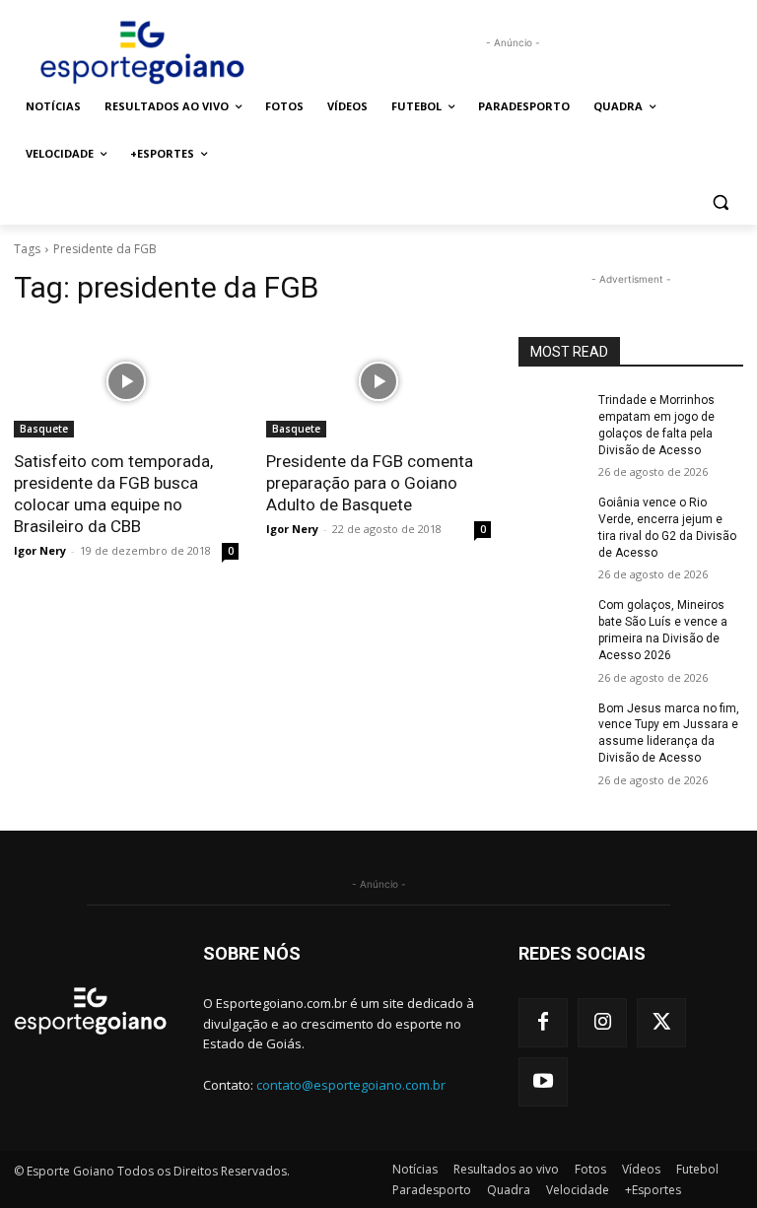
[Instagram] (602, 1022)
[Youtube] (543, 1082)
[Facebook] (543, 1022)
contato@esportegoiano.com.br (351, 1085)
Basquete (44, 429)
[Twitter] (661, 1022)
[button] (720, 201)
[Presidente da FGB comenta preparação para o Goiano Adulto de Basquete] (378, 381)
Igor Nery (40, 550)
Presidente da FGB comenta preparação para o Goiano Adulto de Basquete (369, 482)
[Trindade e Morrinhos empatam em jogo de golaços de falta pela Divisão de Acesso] (551, 415)
